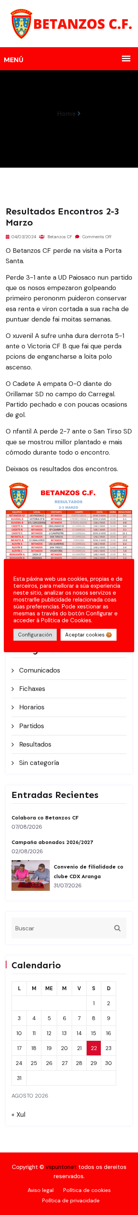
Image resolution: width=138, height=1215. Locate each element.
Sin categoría (39, 762)
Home (66, 113)
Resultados (35, 744)
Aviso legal (41, 1190)
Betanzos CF (59, 236)
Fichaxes (32, 688)
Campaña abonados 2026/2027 (52, 842)
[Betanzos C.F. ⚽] (69, 23)
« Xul (18, 1114)
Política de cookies (87, 1190)
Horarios (31, 707)
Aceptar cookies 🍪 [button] (88, 634)
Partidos (31, 726)
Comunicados (39, 670)
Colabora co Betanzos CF (45, 817)
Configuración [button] (35, 634)
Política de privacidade (71, 1200)
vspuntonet (61, 1167)
